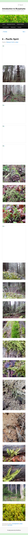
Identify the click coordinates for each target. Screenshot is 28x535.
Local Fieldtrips (5, 27)
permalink (10, 525)
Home (3, 24)
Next (24, 31)
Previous (4, 31)
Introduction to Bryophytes (13, 8)
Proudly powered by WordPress (14, 530)
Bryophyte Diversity (11, 24)
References (13, 27)
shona (17, 42)
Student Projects (20, 24)
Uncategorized (15, 523)
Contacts (19, 27)
